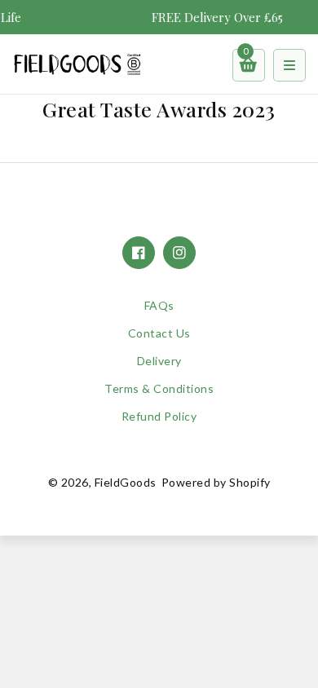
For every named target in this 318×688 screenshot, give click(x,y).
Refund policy (159, 416)
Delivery (159, 361)
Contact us (159, 333)
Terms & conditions (159, 388)
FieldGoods (126, 482)
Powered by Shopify (216, 482)
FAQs (159, 305)
